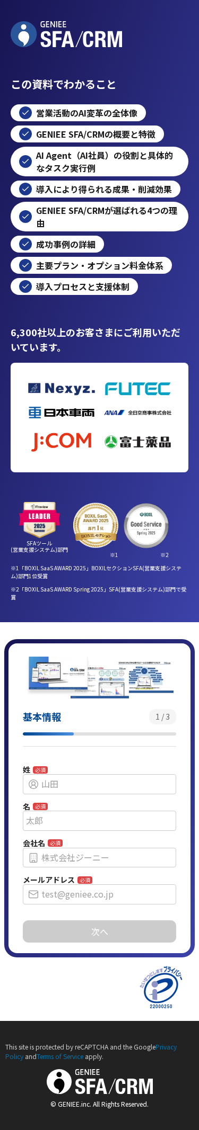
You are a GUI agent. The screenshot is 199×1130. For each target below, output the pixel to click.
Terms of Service (60, 1056)
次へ (99, 931)
